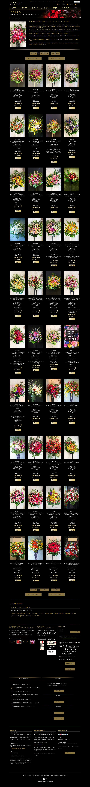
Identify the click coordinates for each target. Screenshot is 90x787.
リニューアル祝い (16, 615)
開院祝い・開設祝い (59, 613)
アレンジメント (34, 8)
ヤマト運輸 (12, 748)
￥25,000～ (56, 58)
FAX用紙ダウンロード (70, 663)
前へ (32, 53)
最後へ (57, 53)
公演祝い (41, 613)
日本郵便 (23, 748)
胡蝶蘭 (14, 8)
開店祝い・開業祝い (16, 613)
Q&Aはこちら (59, 718)
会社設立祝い (68, 613)
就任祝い (47, 613)
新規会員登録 (58, 690)
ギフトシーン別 (65, 8)
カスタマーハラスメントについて (60, 775)
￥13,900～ (33, 58)
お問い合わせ (70, 669)
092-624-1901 (72, 650)
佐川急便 (19, 748)
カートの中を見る (75, 631)
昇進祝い (74, 613)
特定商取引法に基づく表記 (38, 775)
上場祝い (23, 615)
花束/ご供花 (45, 8)
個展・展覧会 (37, 615)
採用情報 (24, 775)
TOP (10, 18)
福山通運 (15, 748)
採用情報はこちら (58, 701)
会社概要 (29, 775)
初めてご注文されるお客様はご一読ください (68, 656)
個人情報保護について (48, 775)
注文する (18, 107)
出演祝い (29, 613)
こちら (75, 642)
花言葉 (76, 8)
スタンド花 (24, 8)
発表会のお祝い (29, 615)
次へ (53, 53)
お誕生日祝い (35, 613)
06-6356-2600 (72, 648)
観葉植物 (55, 8)
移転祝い (24, 613)
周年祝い (52, 613)
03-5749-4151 (74, 646)
